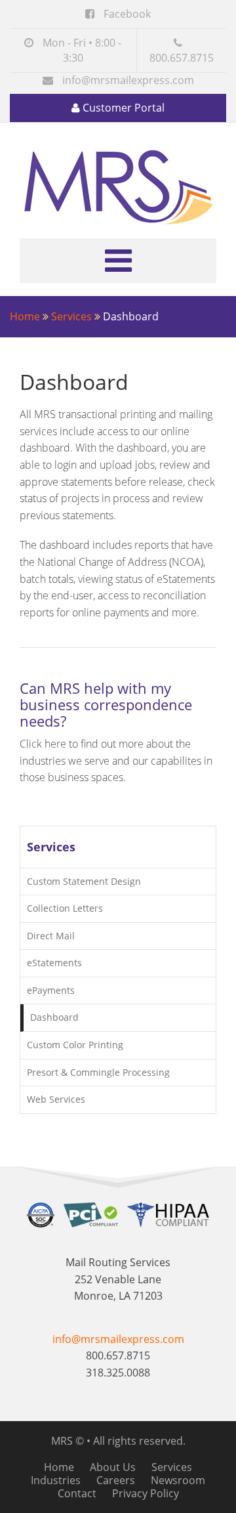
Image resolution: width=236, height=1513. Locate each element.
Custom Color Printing (75, 1044)
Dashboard (54, 1017)
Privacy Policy (145, 1493)
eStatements (54, 962)
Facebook (126, 14)
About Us (113, 1467)
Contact (77, 1493)
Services (71, 316)
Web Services (56, 1099)
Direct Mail (51, 935)
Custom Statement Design (84, 881)
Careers (115, 1480)
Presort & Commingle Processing (98, 1072)
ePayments (51, 990)
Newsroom (178, 1480)
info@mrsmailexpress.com (128, 80)
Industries (56, 1480)
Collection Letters (65, 908)
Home (25, 316)
